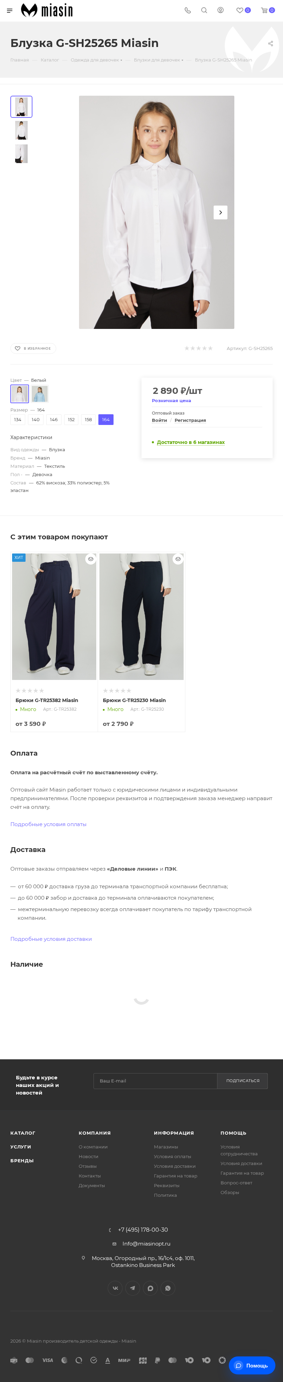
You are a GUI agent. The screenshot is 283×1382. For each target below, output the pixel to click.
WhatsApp (167, 1288)
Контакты (90, 1176)
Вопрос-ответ (236, 1182)
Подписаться (243, 1080)
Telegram (132, 1288)
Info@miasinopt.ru (146, 1243)
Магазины (166, 1146)
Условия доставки (175, 1166)
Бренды (22, 1160)
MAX (150, 1288)
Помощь (233, 1133)
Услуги (20, 1146)
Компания (95, 1133)
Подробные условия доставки (51, 939)
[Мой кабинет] (220, 11)
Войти (159, 420)
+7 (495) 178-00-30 (143, 1230)
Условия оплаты (172, 1156)
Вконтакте (115, 1288)
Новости (88, 1156)
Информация (174, 1133)
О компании (93, 1146)
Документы (92, 1185)
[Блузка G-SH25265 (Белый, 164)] (156, 212)
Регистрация (190, 420)
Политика (165, 1195)
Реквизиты (166, 1185)
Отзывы (88, 1166)
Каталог (23, 1133)
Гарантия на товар (175, 1176)
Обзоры (230, 1192)
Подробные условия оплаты (48, 824)
